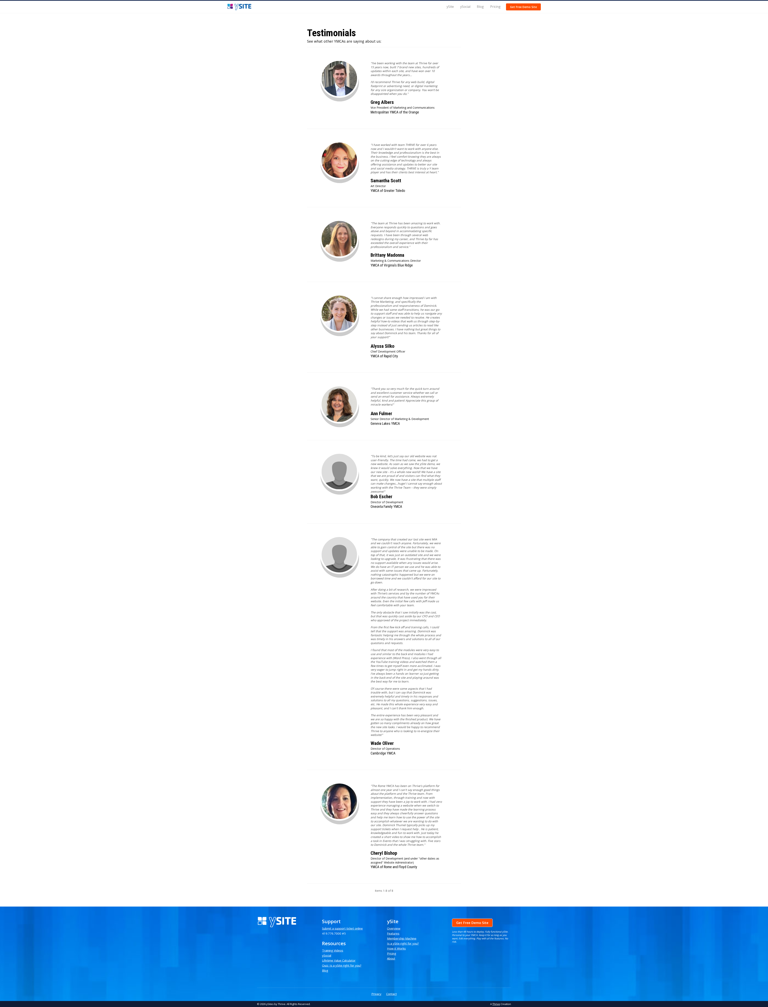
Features (393, 933)
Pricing (495, 6)
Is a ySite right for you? (403, 943)
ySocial (465, 6)
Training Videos (332, 950)
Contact (391, 994)
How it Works (396, 948)
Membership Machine (401, 938)
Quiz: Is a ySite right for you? (341, 965)
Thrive (496, 1004)
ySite (450, 6)
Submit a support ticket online (342, 928)
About (391, 958)
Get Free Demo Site (523, 7)
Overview (393, 928)
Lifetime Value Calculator (339, 960)
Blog (480, 6)
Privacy (376, 994)
